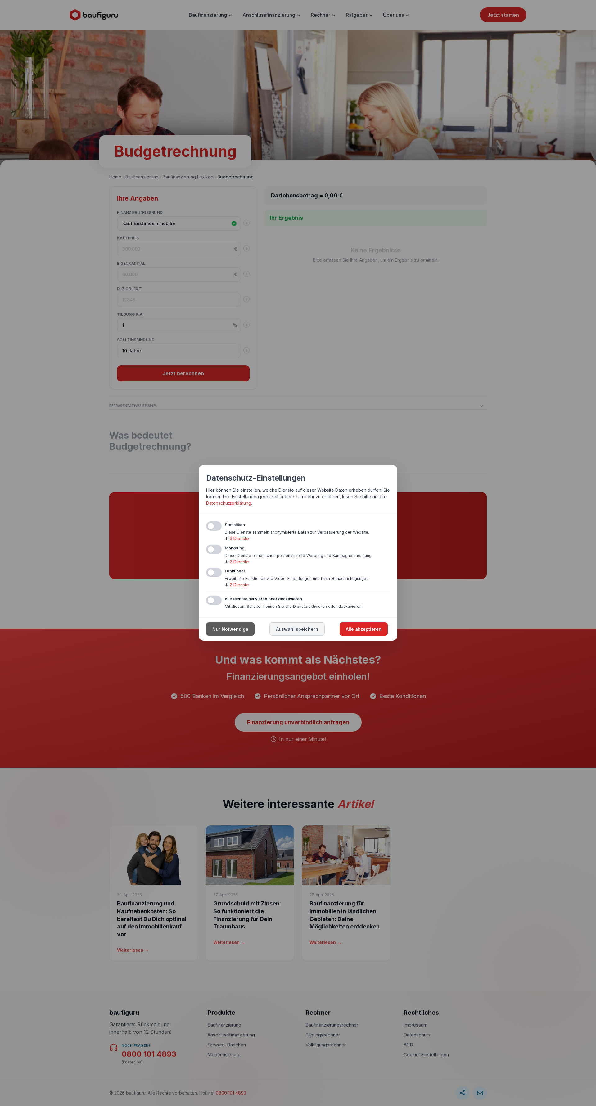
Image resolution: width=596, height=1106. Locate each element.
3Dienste (237, 538)
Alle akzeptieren (364, 629)
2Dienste (237, 561)
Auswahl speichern (297, 629)
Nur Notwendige (230, 629)
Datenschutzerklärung (228, 503)
